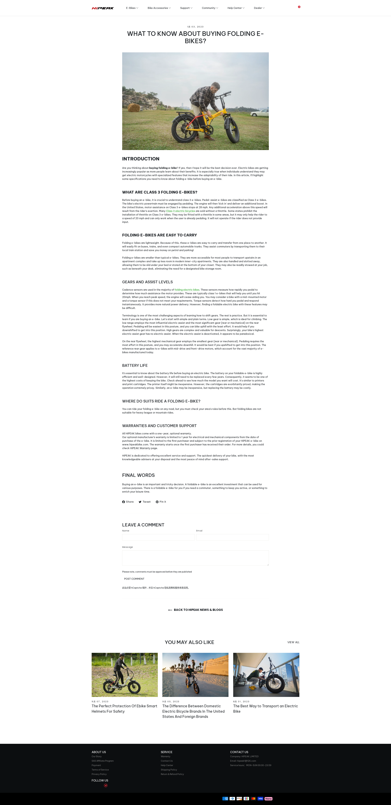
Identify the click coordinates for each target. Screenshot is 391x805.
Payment (96, 765)
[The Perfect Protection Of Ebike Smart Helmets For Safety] (125, 675)
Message (127, 547)
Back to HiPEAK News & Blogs (198, 610)
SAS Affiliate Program (103, 761)
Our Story (97, 756)
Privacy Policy (99, 774)
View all (293, 642)
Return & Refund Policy (172, 774)
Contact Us (167, 761)
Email (199, 530)
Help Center (235, 7)
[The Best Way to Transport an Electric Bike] (266, 675)
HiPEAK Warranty (140, 448)
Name (125, 530)
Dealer (258, 7)
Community (208, 7)
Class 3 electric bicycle (180, 210)
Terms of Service (100, 769)
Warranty (165, 756)
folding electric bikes (187, 289)
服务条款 (179, 587)
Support (185, 7)
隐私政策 (168, 587)
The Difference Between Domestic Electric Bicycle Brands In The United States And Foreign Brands (193, 711)
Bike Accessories (158, 7)
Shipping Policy (169, 769)
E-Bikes (130, 7)
